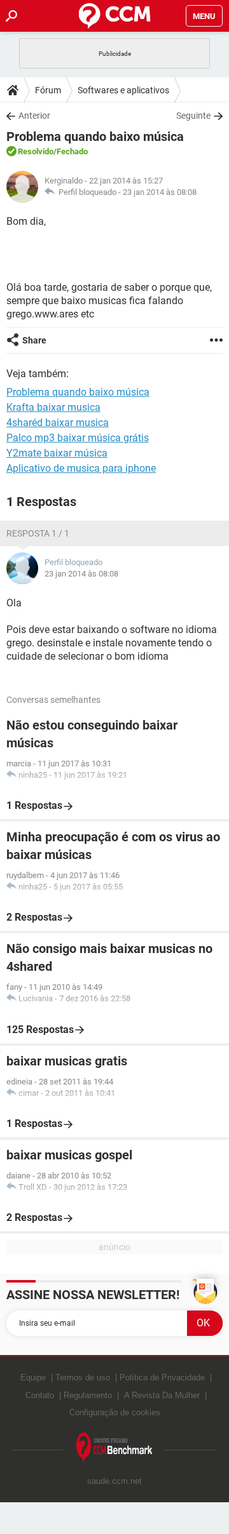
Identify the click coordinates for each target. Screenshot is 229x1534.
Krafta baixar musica (53, 407)
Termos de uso (82, 1377)
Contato (39, 1395)
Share (34, 340)
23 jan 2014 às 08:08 (160, 192)
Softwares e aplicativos (123, 90)
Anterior (34, 115)
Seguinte (193, 115)
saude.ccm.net (114, 1481)
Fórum (48, 90)
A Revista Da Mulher (162, 1395)
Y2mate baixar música (57, 453)
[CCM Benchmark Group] (114, 1448)
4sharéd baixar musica (57, 423)
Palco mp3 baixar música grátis (77, 438)
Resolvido (35, 151)
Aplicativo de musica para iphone (81, 468)
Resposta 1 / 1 (37, 533)
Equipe (33, 1377)
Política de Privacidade (162, 1377)
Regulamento (88, 1395)
